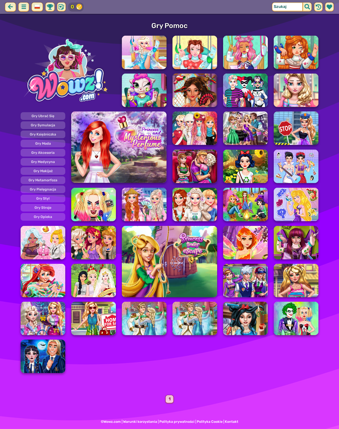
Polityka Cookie (210, 422)
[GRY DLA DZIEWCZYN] (68, 71)
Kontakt (231, 422)
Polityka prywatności (177, 422)
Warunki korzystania (140, 422)
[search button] (307, 6)
